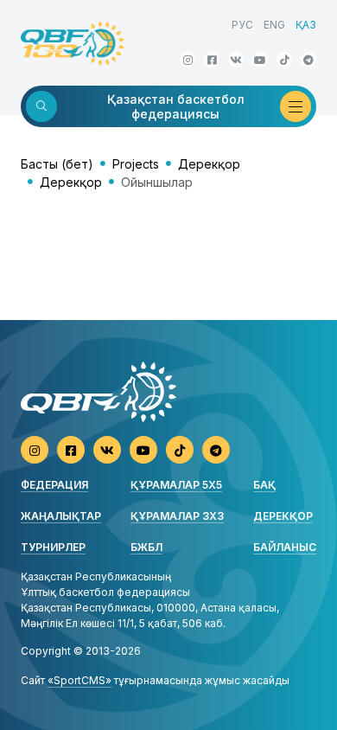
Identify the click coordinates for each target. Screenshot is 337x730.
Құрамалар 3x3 (177, 515)
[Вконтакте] (236, 59)
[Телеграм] (308, 59)
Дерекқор (209, 164)
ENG (274, 24)
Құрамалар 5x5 (176, 484)
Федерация (54, 484)
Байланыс (284, 547)
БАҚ (264, 484)
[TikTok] (284, 59)
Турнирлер (53, 547)
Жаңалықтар (61, 515)
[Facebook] (211, 59)
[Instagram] (187, 59)
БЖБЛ (146, 547)
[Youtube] (260, 59)
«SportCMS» (79, 680)
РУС (242, 24)
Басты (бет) (57, 164)
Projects (135, 164)
